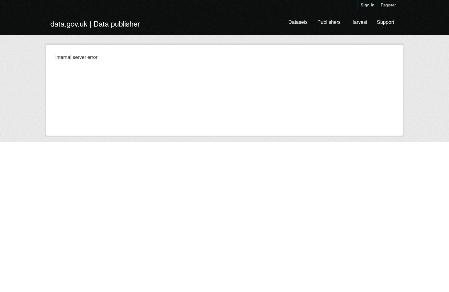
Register (388, 5)
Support (385, 21)
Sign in (367, 5)
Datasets (298, 21)
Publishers (329, 21)
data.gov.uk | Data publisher (95, 23)
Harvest (358, 21)
